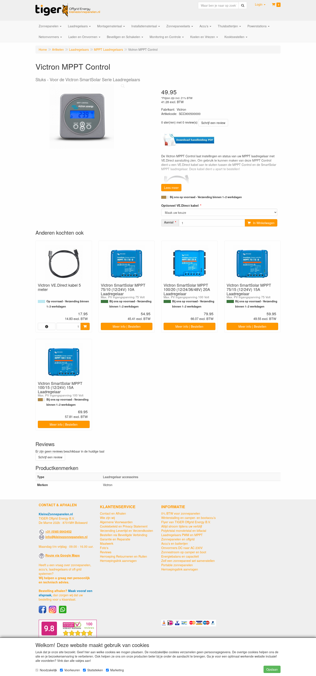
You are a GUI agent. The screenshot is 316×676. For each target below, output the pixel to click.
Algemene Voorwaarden (116, 522)
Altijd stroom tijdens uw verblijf (181, 526)
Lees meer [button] (171, 187)
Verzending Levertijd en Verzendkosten (126, 530)
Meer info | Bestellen (127, 326)
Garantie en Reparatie (115, 539)
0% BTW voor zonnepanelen (180, 513)
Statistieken (95, 670)
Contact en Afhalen (113, 513)
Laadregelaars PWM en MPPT (182, 535)
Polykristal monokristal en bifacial (183, 530)
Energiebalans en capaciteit (180, 556)
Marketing (117, 670)
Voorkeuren (72, 670)
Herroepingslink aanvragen (118, 560)
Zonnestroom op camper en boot (183, 552)
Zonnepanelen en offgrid (178, 539)
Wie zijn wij (107, 517)
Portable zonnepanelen (177, 565)
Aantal (168, 222)
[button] (260, 4)
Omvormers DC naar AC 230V (181, 548)
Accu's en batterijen (174, 543)
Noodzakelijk (48, 670)
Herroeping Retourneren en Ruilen (123, 556)
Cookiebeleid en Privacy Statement (123, 526)
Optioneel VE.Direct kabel (180, 205)
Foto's (104, 548)
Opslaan (272, 669)
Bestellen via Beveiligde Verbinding (123, 535)
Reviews (105, 552)
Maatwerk (106, 543)
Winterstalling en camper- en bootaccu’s (188, 517)
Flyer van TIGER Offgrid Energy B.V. (186, 522)
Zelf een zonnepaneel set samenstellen (188, 560)
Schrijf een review (213, 123)
